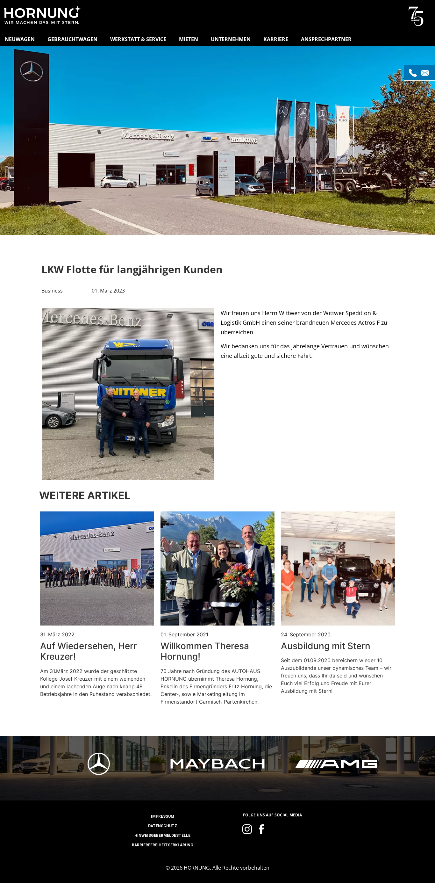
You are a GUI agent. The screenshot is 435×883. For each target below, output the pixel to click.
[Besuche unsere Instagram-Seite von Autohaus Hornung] (247, 829)
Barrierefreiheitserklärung (162, 845)
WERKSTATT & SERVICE (138, 39)
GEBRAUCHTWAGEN (72, 39)
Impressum (162, 816)
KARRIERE (275, 39)
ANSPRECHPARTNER (326, 39)
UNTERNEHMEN (231, 39)
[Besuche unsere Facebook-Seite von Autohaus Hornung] (261, 829)
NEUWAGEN (20, 39)
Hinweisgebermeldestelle (162, 835)
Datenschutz (162, 826)
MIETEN (188, 39)
